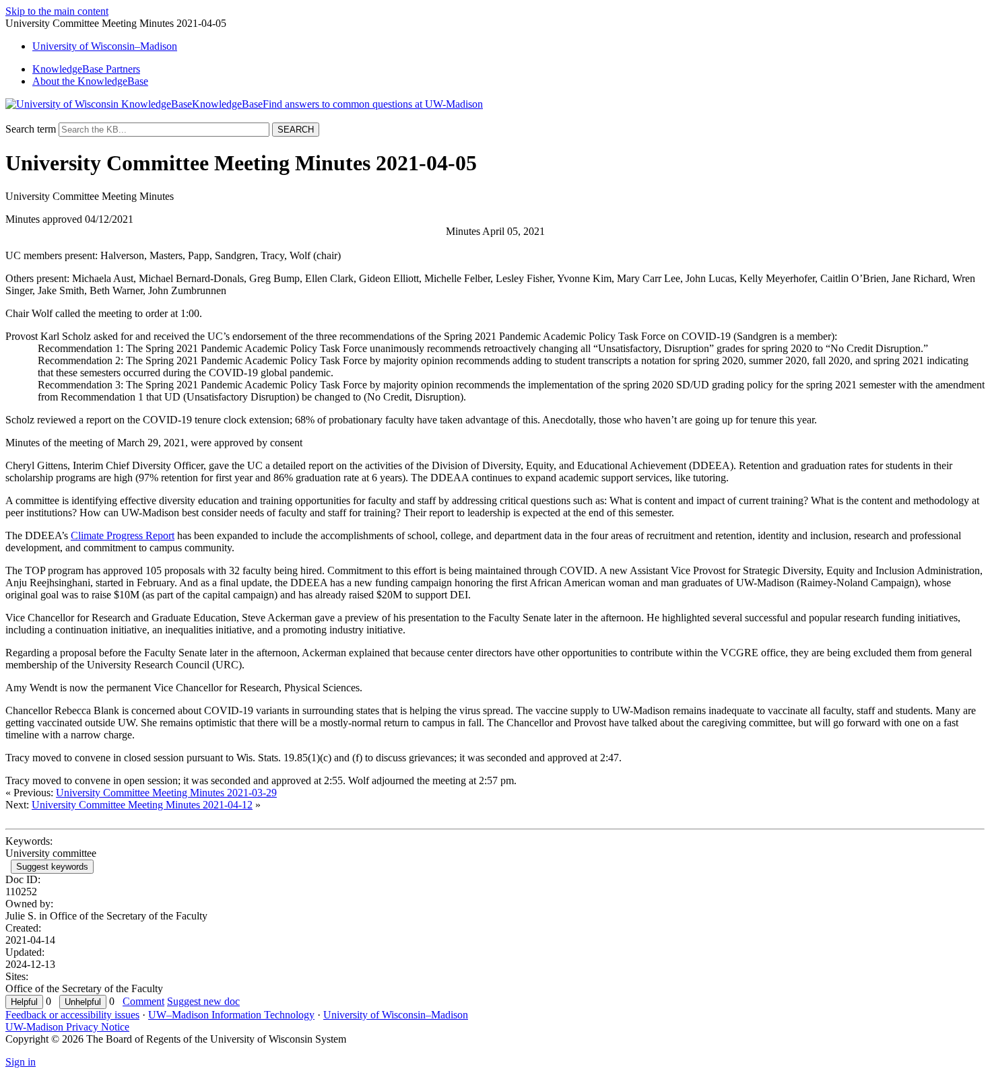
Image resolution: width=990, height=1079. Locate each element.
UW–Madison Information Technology (231, 1014)
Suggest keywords (52, 867)
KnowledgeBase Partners (86, 69)
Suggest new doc (203, 1001)
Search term (30, 129)
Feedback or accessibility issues (72, 1014)
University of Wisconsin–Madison (395, 1014)
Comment (143, 1001)
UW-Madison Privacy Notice (67, 1027)
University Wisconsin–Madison (104, 46)
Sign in (20, 1062)
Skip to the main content (56, 11)
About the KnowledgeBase (90, 81)
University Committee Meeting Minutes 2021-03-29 (166, 792)
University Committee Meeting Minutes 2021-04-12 (142, 804)
